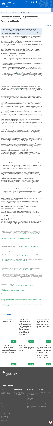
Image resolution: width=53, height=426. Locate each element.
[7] (8, 110)
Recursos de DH (17, 395)
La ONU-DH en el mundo (5, 390)
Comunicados (29, 390)
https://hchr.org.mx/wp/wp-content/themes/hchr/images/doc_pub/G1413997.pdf (15, 255)
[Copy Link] (44, 25)
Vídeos (2, 406)
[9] (9, 124)
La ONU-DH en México (5, 392)
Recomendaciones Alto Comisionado (33, 403)
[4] (23, 88)
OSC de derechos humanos (44, 409)
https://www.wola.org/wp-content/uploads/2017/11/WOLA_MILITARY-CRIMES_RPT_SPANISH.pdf (18, 285)
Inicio (3, 12)
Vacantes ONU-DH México (5, 393)
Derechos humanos (9, 8)
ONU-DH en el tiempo (5, 394)
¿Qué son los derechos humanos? (20, 390)
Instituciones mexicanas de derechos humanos (46, 408)
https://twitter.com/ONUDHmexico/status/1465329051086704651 (28, 233)
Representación (4, 420)
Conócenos (2, 8)
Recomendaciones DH (18, 396)
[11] (34, 178)
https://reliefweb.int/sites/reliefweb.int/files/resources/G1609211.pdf (16, 260)
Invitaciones (42, 390)
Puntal (16, 399)
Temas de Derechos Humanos (19, 392)
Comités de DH (29, 407)
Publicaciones (35, 8)
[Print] (47, 25)
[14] (20, 215)
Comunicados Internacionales (33, 393)
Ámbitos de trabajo (3, 10)
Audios (2, 407)
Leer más (13, 341)
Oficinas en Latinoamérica (44, 406)
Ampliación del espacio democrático (7, 421)
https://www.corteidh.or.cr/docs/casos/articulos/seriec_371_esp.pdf (13, 290)
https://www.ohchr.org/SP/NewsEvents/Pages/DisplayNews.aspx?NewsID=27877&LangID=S (17, 269)
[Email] (45, 25)
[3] (17, 88)
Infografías (3, 403)
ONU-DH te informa (30, 395)
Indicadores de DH (4, 417)
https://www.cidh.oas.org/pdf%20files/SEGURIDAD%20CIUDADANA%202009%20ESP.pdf (16, 238)
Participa (23, 8)
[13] (28, 212)
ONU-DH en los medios (31, 394)
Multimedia (29, 8)
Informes (40, 8)
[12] (6, 202)
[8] (10, 115)
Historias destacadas (30, 399)
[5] (26, 90)
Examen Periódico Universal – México (32, 409)
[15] (4, 218)
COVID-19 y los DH (30, 398)
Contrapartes (46, 8)
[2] (39, 86)
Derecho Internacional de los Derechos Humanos (19, 394)
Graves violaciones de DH (5, 413)
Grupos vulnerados (4, 416)
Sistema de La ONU (43, 403)
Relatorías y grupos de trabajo (32, 406)
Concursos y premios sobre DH (45, 392)
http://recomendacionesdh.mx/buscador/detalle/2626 (29, 246)
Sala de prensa (17, 8)
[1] (16, 72)
